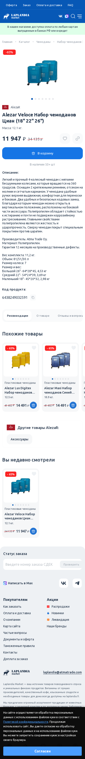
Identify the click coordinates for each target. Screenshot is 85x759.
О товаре (42, 315)
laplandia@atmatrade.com (62, 672)
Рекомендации (17, 315)
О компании (11, 619)
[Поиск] (73, 16)
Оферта (11, 5)
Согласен (42, 751)
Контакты (10, 652)
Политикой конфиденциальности (25, 721)
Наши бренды (56, 626)
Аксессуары (19, 439)
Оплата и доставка (49, 5)
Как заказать (12, 606)
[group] (20, 377)
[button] (32, 99)
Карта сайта (11, 626)
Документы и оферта (18, 639)
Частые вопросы (15, 633)
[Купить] (33, 405)
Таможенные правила (19, 646)
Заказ (27, 5)
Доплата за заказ (15, 659)
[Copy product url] (77, 138)
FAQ (70, 5)
